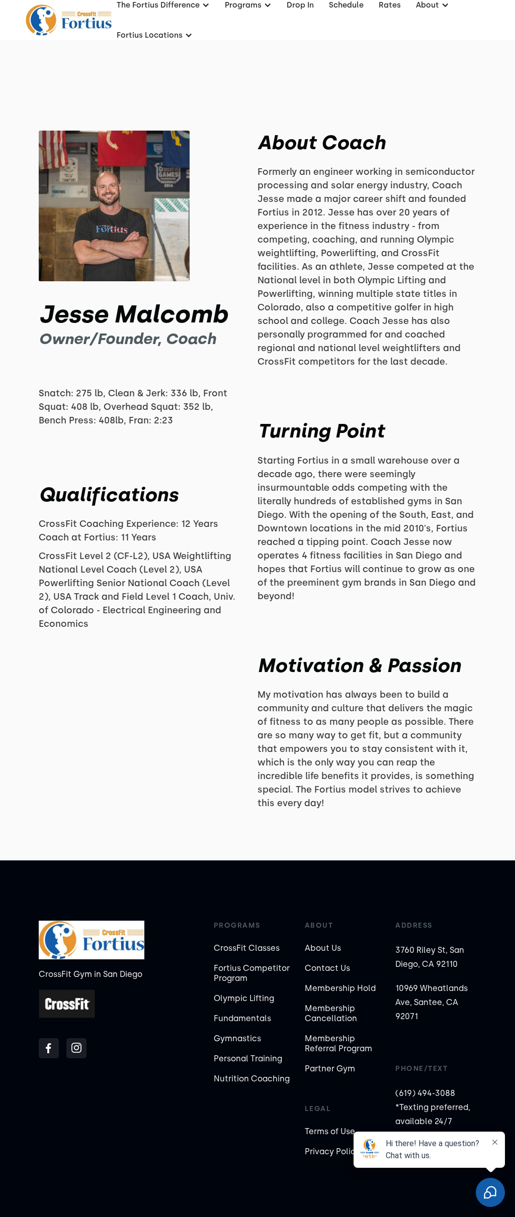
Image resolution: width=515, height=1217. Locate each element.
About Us (323, 948)
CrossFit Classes (247, 948)
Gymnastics (237, 1038)
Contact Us (327, 968)
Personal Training (248, 1058)
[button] (157, 35)
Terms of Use (330, 1131)
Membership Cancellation (331, 1013)
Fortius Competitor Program (252, 973)
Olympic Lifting (244, 998)
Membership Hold (340, 988)
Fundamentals (242, 1018)
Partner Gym (330, 1068)
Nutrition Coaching (252, 1078)
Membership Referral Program (338, 1043)
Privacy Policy (332, 1151)
